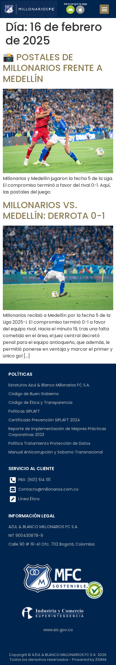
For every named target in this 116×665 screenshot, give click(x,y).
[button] (104, 9)
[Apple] (80, 9)
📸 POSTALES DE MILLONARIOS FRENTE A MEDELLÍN (52, 68)
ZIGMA (101, 659)
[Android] (70, 9)
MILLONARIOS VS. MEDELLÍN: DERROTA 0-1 (54, 210)
